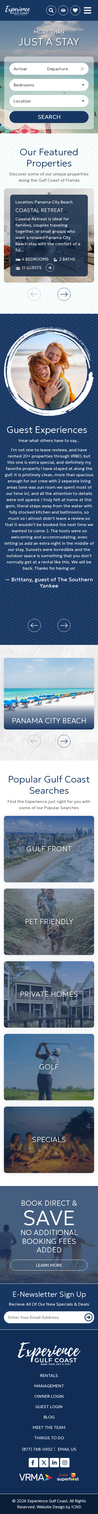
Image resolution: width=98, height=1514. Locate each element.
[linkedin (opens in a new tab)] (54, 1462)
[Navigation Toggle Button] (87, 10)
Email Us (67, 1449)
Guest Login (49, 1406)
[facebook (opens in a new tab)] (33, 1462)
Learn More (49, 1265)
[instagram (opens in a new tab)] (65, 1462)
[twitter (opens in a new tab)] (44, 1462)
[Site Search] (51, 10)
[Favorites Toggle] (75, 10)
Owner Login (49, 1396)
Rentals (49, 1375)
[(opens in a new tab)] (50, 268)
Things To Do (49, 1437)
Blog (49, 1417)
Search (49, 116)
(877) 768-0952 (37, 1449)
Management (49, 1385)
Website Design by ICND (59, 1506)
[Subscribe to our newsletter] (88, 1317)
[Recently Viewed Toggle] (63, 10)
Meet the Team (49, 1427)
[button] (64, 294)
